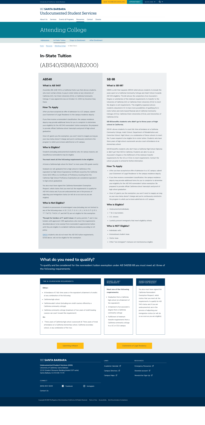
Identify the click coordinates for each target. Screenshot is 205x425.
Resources (80, 19)
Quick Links (149, 2)
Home (42, 46)
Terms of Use (93, 400)
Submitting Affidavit (70, 346)
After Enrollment (96, 40)
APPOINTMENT (134, 2)
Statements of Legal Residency (134, 346)
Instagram (90, 386)
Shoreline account (141, 371)
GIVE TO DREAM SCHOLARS (114, 2)
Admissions (45, 40)
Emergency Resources (143, 366)
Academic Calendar (111, 366)
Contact (90, 19)
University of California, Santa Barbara (52, 2)
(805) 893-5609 (46, 386)
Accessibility (102, 400)
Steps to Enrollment (77, 40)
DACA (45, 235)
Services (53, 19)
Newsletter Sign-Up (142, 375)
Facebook (69, 386)
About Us (43, 19)
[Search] (161, 2)
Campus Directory (110, 371)
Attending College (60, 46)
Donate (98, 19)
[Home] (69, 14)
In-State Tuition (59, 40)
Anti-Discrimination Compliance (117, 400)
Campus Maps (109, 375)
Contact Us (44, 391)
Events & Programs (66, 19)
